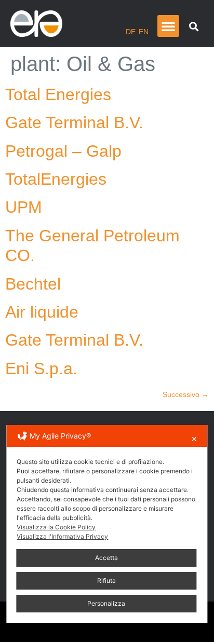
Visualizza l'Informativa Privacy (62, 536)
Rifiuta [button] (106, 580)
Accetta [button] (106, 558)
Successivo (186, 394)
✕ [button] (194, 438)
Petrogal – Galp (63, 151)
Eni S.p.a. (41, 368)
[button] (168, 26)
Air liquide (41, 312)
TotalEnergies (55, 179)
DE (131, 32)
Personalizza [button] (106, 603)
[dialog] (106, 524)
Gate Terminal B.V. (74, 122)
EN (144, 32)
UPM (23, 207)
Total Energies (58, 94)
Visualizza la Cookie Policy (56, 527)
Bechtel (33, 284)
